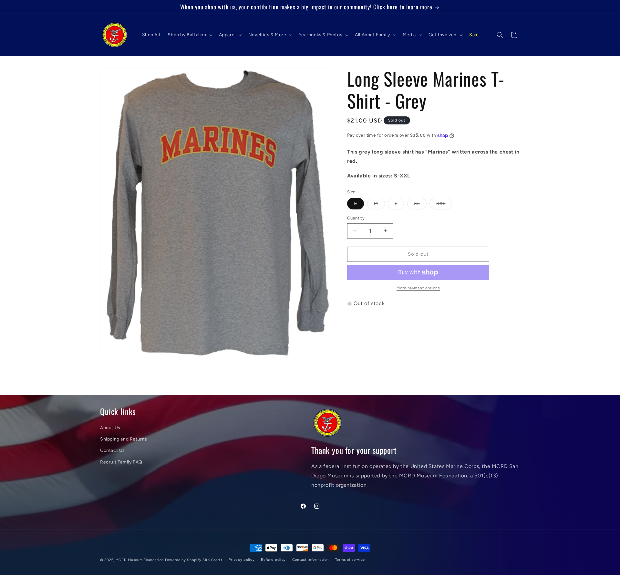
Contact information (310, 560)
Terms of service (350, 560)
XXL (444, 204)
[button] (189, 35)
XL (420, 204)
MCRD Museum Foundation (140, 560)
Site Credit (212, 560)
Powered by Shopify (183, 560)
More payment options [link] (418, 288)
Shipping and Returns (123, 439)
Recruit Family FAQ (121, 462)
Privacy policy (241, 560)
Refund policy (273, 560)
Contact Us (112, 450)
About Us (110, 428)
